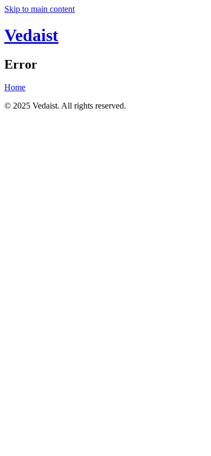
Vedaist (31, 35)
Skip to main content (39, 9)
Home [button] (14, 87)
